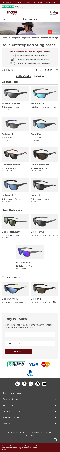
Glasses (39, 75)
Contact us (8, 423)
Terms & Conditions (11, 411)
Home (4, 38)
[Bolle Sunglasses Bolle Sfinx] (44, 185)
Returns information (12, 399)
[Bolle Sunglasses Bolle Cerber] (44, 93)
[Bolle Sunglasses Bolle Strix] (44, 289)
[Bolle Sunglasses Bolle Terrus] (44, 221)
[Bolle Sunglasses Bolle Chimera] (15, 289)
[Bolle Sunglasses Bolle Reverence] (15, 154)
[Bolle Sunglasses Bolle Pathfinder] (44, 154)
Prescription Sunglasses (19, 38)
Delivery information (12, 393)
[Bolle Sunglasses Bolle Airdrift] (15, 185)
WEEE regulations (11, 417)
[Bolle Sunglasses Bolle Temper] (30, 252)
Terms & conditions (16, 433)
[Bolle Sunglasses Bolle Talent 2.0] (15, 221)
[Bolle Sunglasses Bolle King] (44, 124)
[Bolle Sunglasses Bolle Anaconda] (15, 93)
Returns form (9, 405)
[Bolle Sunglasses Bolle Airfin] (15, 124)
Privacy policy (35, 433)
